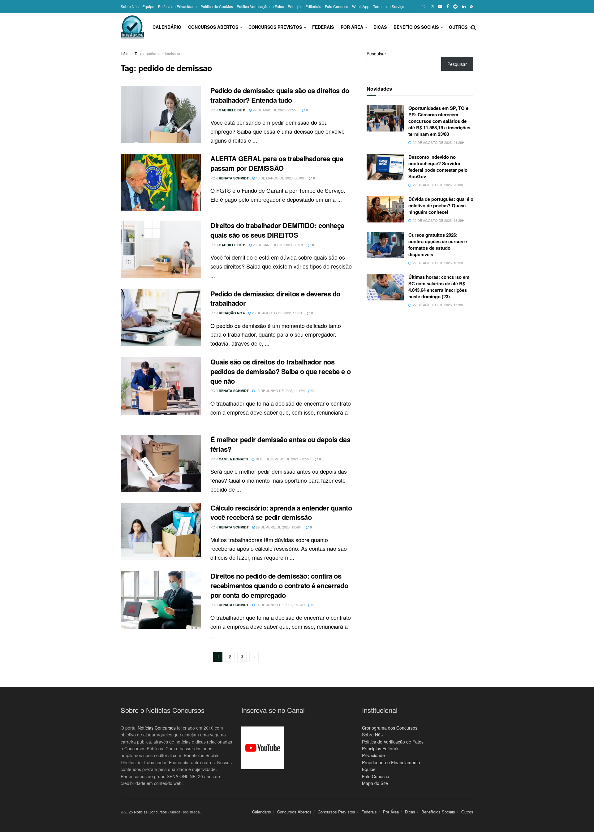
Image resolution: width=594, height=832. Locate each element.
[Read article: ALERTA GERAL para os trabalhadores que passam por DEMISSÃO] (161, 182)
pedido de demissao (163, 53)
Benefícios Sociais (416, 27)
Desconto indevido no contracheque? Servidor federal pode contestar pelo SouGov (437, 166)
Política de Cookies (216, 6)
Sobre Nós (130, 6)
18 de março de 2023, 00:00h (280, 177)
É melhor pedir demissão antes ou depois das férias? (280, 444)
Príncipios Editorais (380, 748)
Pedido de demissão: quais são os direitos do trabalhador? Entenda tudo (279, 95)
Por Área (352, 27)
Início (125, 53)
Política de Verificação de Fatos (393, 742)
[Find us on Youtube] (440, 6)
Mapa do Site (375, 783)
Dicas (380, 27)
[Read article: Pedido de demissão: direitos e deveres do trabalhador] (161, 318)
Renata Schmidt (234, 178)
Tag (138, 53)
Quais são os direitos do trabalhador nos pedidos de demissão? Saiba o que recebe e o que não (280, 371)
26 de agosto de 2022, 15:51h (277, 312)
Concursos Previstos (275, 27)
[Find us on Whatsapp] (423, 6)
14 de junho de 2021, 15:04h (280, 604)
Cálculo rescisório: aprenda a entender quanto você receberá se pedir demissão (281, 512)
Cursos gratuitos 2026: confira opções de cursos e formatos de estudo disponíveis (437, 244)
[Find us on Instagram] (431, 6)
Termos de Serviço (388, 6)
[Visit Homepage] (132, 27)
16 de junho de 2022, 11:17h (280, 390)
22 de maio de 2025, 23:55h (275, 109)
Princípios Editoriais (304, 6)
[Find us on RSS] (471, 6)
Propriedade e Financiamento (391, 762)
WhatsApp (360, 6)
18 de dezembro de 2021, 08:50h (282, 458)
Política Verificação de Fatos (260, 6)
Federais (323, 27)
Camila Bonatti (233, 459)
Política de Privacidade (177, 6)
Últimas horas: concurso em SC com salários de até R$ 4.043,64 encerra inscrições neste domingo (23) (438, 287)
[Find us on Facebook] (447, 6)
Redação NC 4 (232, 313)
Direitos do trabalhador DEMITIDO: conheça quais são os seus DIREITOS (277, 230)
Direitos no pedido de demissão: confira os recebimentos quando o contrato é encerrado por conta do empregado (279, 585)
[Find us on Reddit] (455, 6)
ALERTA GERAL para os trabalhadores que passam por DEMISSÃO (276, 163)
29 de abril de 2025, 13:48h (278, 526)
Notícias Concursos (157, 728)
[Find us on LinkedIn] (464, 6)
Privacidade (373, 755)
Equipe (148, 6)
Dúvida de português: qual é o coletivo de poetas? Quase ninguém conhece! (440, 205)
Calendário (167, 27)
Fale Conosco (336, 6)
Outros (458, 27)
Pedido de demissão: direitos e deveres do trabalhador (275, 298)
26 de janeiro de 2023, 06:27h (278, 244)
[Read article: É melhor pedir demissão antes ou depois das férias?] (161, 463)
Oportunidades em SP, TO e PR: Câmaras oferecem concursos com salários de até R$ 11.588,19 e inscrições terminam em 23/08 (439, 121)
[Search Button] (473, 27)
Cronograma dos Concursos (389, 728)
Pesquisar (376, 53)
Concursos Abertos (213, 27)
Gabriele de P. (232, 110)
